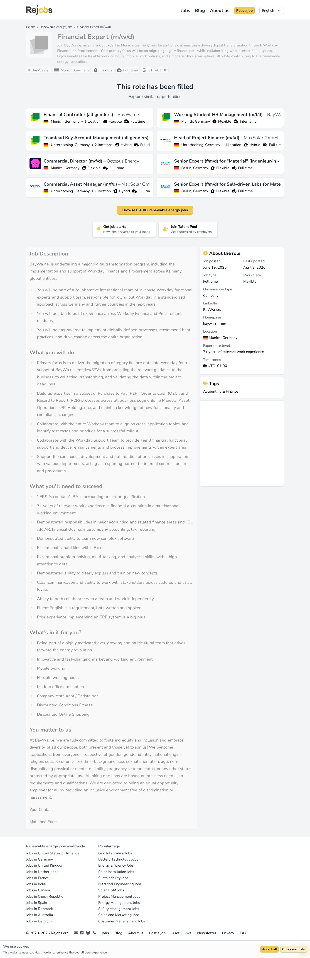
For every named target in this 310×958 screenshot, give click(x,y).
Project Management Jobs (119, 896)
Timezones (212, 359)
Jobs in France (37, 877)
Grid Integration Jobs (115, 853)
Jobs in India (36, 884)
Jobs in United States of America (52, 853)
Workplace (252, 275)
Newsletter (206, 933)
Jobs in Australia (39, 914)
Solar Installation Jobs (116, 871)
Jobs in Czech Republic (44, 896)
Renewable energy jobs (56, 27)
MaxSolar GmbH (261, 138)
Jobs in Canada (38, 890)
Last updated (254, 261)
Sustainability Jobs (113, 877)
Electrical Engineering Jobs (120, 884)
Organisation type (217, 289)
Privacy (228, 933)
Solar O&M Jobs (111, 890)
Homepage (212, 317)
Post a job (244, 10)
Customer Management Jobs (121, 921)
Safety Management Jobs (118, 908)
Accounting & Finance (220, 391)
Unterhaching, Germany (70, 144)
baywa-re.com (214, 323)
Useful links (182, 933)
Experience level (216, 345)
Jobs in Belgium (39, 921)
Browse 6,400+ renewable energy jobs (155, 210)
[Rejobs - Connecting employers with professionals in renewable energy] (39, 10)
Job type (210, 275)
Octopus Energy (123, 161)
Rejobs (31, 27)
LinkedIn (210, 303)
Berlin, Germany (194, 167)
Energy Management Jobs (119, 902)
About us (219, 10)
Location (210, 331)
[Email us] (76, 933)
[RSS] (94, 933)
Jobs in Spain (36, 902)
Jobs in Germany (39, 859)
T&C (243, 933)
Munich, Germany (65, 121)
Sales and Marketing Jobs (119, 914)
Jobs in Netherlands (42, 871)
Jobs (185, 10)
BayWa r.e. (129, 115)
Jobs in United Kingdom (45, 865)
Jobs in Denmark (39, 908)
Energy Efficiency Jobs (116, 865)
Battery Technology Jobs (118, 859)
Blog (200, 10)
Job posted (212, 261)
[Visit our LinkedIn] (82, 933)
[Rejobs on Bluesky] (88, 933)
